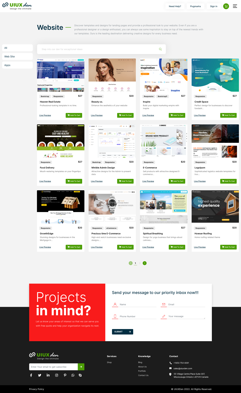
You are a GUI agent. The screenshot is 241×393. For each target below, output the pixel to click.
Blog (140, 362)
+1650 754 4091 (181, 363)
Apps (7, 65)
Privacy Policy (36, 389)
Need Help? (175, 6)
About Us (142, 366)
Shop (109, 362)
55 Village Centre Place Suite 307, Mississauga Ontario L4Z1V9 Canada (191, 375)
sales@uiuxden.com (182, 368)
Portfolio (142, 371)
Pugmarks (195, 6)
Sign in (213, 6)
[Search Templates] (160, 49)
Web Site (9, 56)
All (5, 47)
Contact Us (143, 375)
